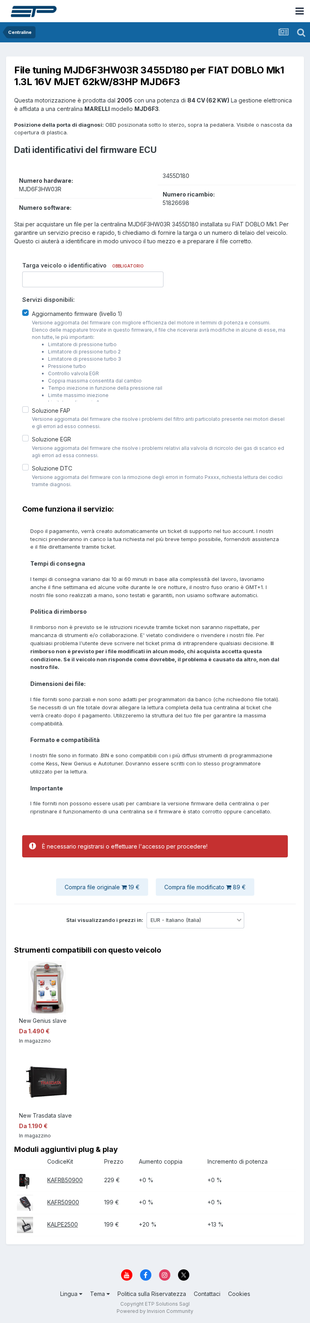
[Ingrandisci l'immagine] (23, 1180)
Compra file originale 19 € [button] (102, 887)
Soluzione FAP (51, 410)
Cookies (239, 1293)
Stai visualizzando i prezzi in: (105, 920)
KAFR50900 (63, 1202)
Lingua (69, 1293)
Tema (98, 1293)
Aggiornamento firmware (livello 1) (77, 313)
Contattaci (207, 1293)
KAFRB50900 (65, 1180)
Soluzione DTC (52, 468)
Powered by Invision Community (155, 1311)
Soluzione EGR (51, 439)
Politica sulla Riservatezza (151, 1293)
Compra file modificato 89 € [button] (205, 887)
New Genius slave (43, 1020)
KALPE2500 (62, 1224)
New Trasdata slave (45, 1115)
